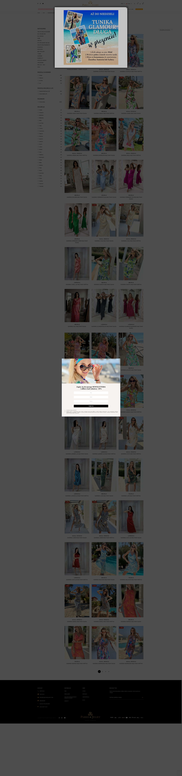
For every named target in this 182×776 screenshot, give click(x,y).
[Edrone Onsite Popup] (91, 388)
